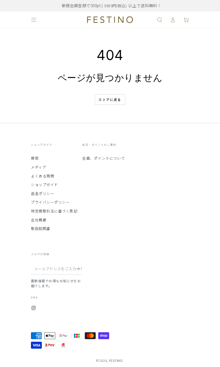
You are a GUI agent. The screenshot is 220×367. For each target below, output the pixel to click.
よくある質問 (42, 176)
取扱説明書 (40, 228)
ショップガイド (44, 184)
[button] (159, 20)
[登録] (79, 269)
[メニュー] (34, 20)
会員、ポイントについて (103, 158)
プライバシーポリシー (50, 202)
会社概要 (38, 220)
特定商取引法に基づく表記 (54, 211)
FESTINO (116, 360)
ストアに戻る (110, 100)
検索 (35, 158)
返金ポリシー (42, 193)
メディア (38, 167)
